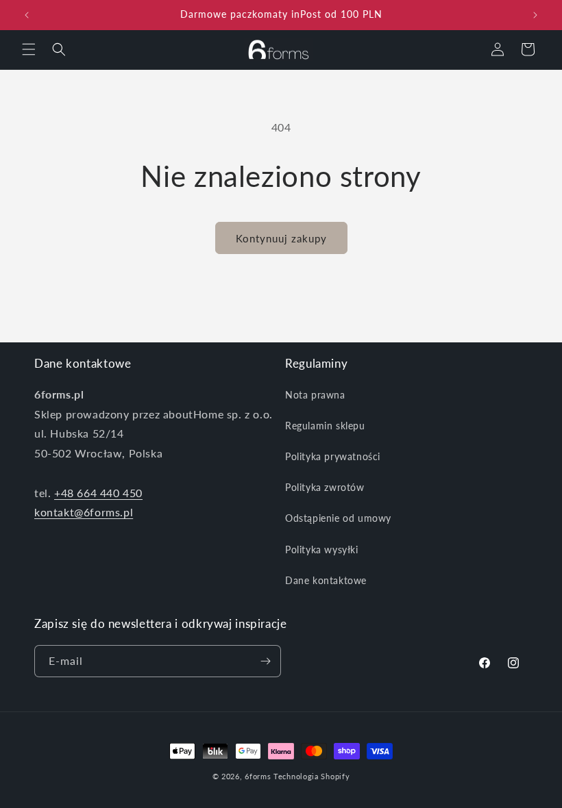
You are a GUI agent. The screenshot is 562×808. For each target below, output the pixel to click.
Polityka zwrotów (325, 487)
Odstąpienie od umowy (338, 518)
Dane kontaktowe (326, 580)
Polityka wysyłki (321, 549)
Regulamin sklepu (325, 425)
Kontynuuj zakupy (281, 238)
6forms (258, 776)
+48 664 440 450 (98, 492)
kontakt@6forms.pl (83, 511)
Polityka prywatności (332, 456)
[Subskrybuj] (265, 661)
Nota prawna (315, 395)
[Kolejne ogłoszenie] (535, 15)
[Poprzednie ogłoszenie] (27, 15)
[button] (29, 49)
